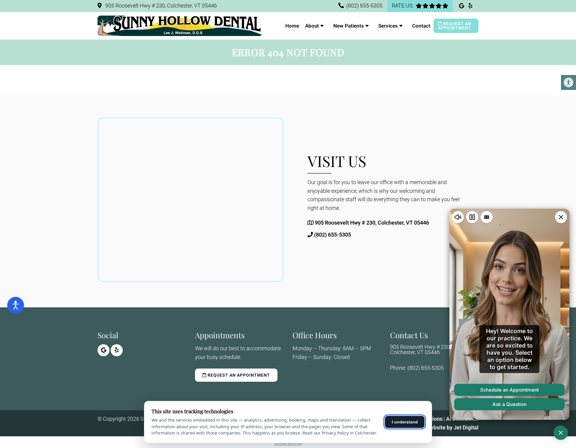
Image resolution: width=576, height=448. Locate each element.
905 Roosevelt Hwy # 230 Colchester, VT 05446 (420, 349)
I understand (405, 422)
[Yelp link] (470, 6)
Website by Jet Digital (452, 427)
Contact (421, 26)
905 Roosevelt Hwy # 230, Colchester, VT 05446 (160, 5)
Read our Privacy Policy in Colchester (339, 433)
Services (388, 26)
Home (292, 26)
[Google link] (462, 6)
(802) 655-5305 (364, 5)
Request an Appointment (454, 25)
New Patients (348, 26)
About (312, 26)
